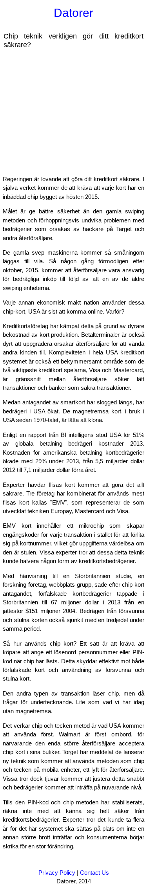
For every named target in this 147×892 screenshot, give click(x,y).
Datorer (73, 12)
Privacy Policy (56, 872)
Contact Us (94, 872)
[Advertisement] (66, 112)
